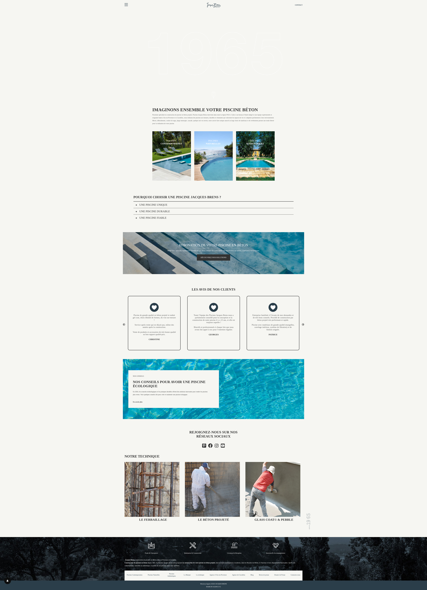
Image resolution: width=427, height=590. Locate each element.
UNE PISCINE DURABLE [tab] (154, 211)
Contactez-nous (295, 575)
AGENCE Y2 (217, 587)
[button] (124, 324)
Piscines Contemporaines (134, 575)
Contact (298, 5)
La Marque (187, 575)
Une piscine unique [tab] (153, 204)
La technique (200, 575)
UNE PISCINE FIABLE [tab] (152, 217)
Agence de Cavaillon (238, 575)
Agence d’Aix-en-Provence (218, 575)
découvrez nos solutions (213, 257)
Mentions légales (205, 584)
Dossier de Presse (279, 575)
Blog (252, 575)
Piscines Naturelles (154, 575)
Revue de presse (264, 575)
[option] (154, 320)
